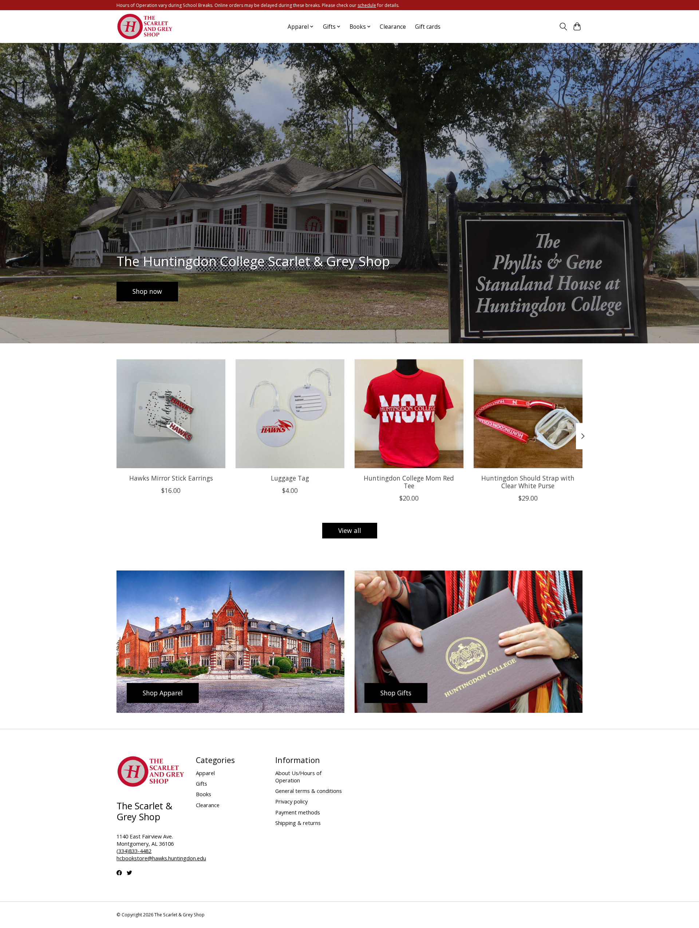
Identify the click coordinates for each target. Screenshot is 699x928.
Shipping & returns (298, 822)
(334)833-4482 (133, 850)
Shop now (147, 291)
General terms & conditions (308, 790)
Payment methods (297, 812)
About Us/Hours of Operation (298, 776)
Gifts (201, 783)
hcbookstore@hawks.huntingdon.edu (161, 858)
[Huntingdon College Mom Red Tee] (409, 413)
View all (349, 530)
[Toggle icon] (563, 26)
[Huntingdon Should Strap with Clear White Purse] (528, 413)
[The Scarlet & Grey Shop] (145, 26)
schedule (367, 5)
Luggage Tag (290, 478)
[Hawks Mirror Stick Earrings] (170, 413)
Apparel (205, 773)
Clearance (393, 27)
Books (203, 794)
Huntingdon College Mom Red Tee (409, 482)
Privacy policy (291, 801)
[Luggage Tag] (290, 413)
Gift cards (428, 27)
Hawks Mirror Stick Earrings (171, 478)
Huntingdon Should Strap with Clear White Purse (527, 482)
